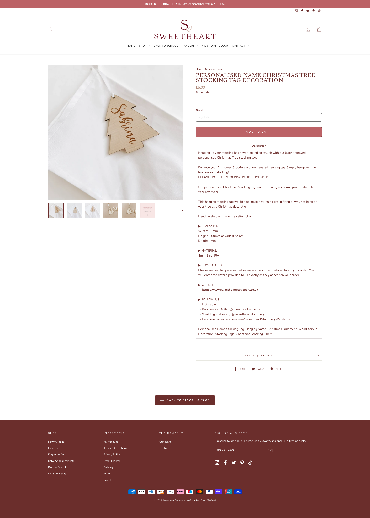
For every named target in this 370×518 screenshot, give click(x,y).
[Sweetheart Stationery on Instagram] (217, 462)
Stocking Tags (213, 69)
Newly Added (56, 442)
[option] (185, 4)
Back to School (57, 467)
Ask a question (258, 355)
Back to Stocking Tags (188, 400)
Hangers (53, 448)
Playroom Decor (57, 454)
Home (199, 69)
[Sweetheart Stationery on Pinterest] (242, 462)
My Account (111, 442)
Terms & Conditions (115, 448)
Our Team (165, 442)
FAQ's (107, 473)
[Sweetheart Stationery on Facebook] (225, 462)
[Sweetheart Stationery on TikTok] (250, 462)
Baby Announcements (61, 461)
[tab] (259, 146)
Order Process (112, 461)
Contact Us (166, 448)
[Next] (180, 210)
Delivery (108, 467)
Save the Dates (57, 473)
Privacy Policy (112, 454)
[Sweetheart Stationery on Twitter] (233, 462)
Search (108, 480)
